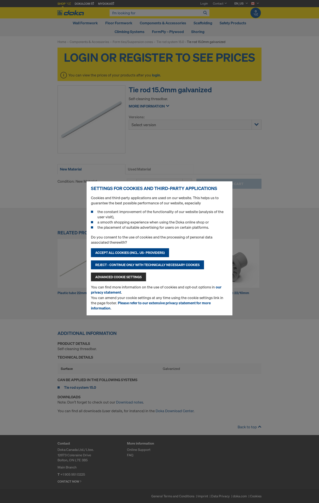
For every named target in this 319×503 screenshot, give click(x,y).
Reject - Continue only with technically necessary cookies (147, 265)
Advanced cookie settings (118, 277)
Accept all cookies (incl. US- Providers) (130, 252)
